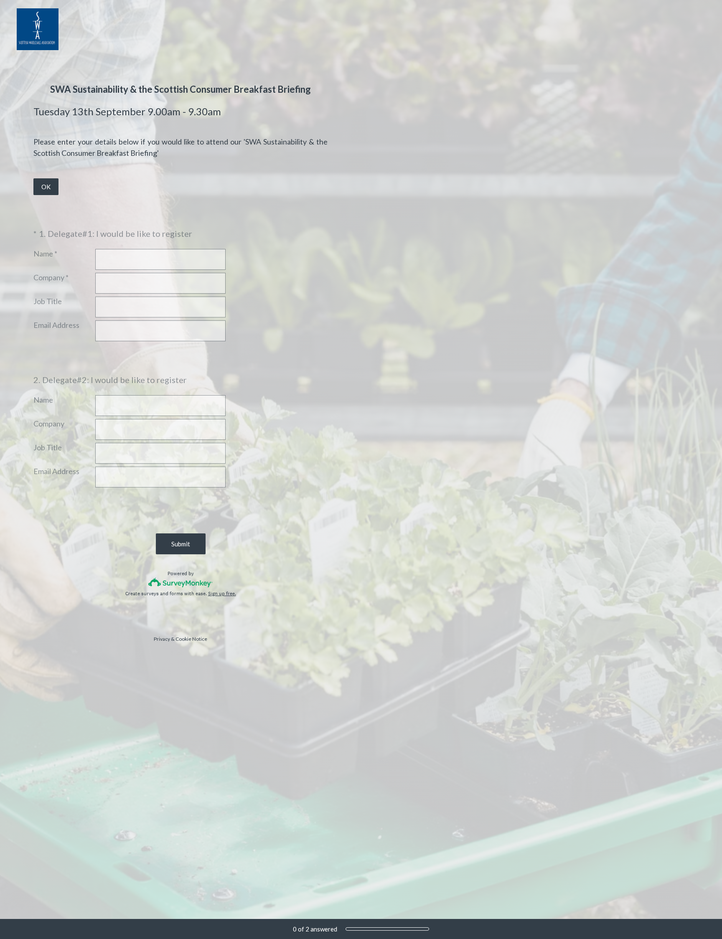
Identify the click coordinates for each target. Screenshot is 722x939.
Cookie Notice (191, 639)
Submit (180, 544)
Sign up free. (222, 593)
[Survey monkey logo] (180, 582)
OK (46, 186)
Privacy (162, 639)
